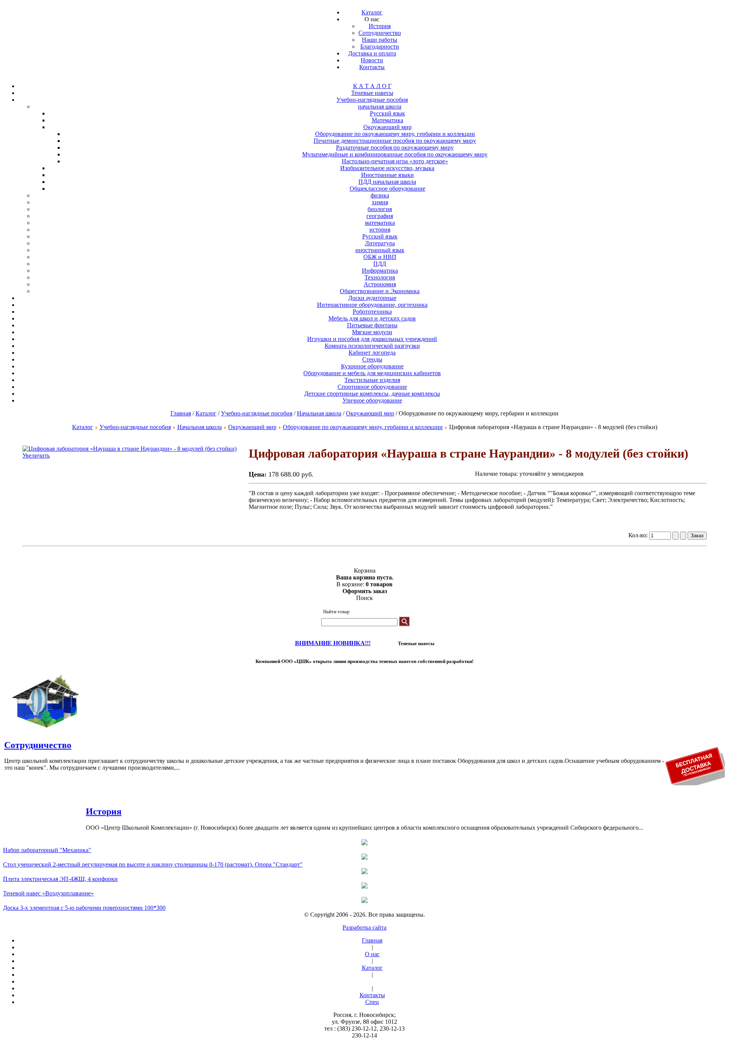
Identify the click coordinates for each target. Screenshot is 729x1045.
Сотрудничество (37, 745)
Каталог (206, 413)
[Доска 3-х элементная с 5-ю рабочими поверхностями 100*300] (364, 901)
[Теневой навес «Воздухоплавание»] (364, 886)
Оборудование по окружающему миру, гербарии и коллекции (363, 427)
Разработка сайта (364, 927)
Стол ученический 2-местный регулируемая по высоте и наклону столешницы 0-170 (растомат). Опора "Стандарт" (153, 864)
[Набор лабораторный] (364, 843)
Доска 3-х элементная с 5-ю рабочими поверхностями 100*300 (84, 908)
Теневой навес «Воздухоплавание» (48, 893)
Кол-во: (638, 535)
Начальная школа (319, 413)
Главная (180, 413)
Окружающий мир (370, 413)
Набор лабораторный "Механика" (47, 850)
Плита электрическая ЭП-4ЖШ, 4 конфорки (60, 879)
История (104, 811)
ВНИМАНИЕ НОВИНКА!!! (333, 643)
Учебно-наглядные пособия (256, 413)
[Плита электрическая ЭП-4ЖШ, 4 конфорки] (364, 872)
